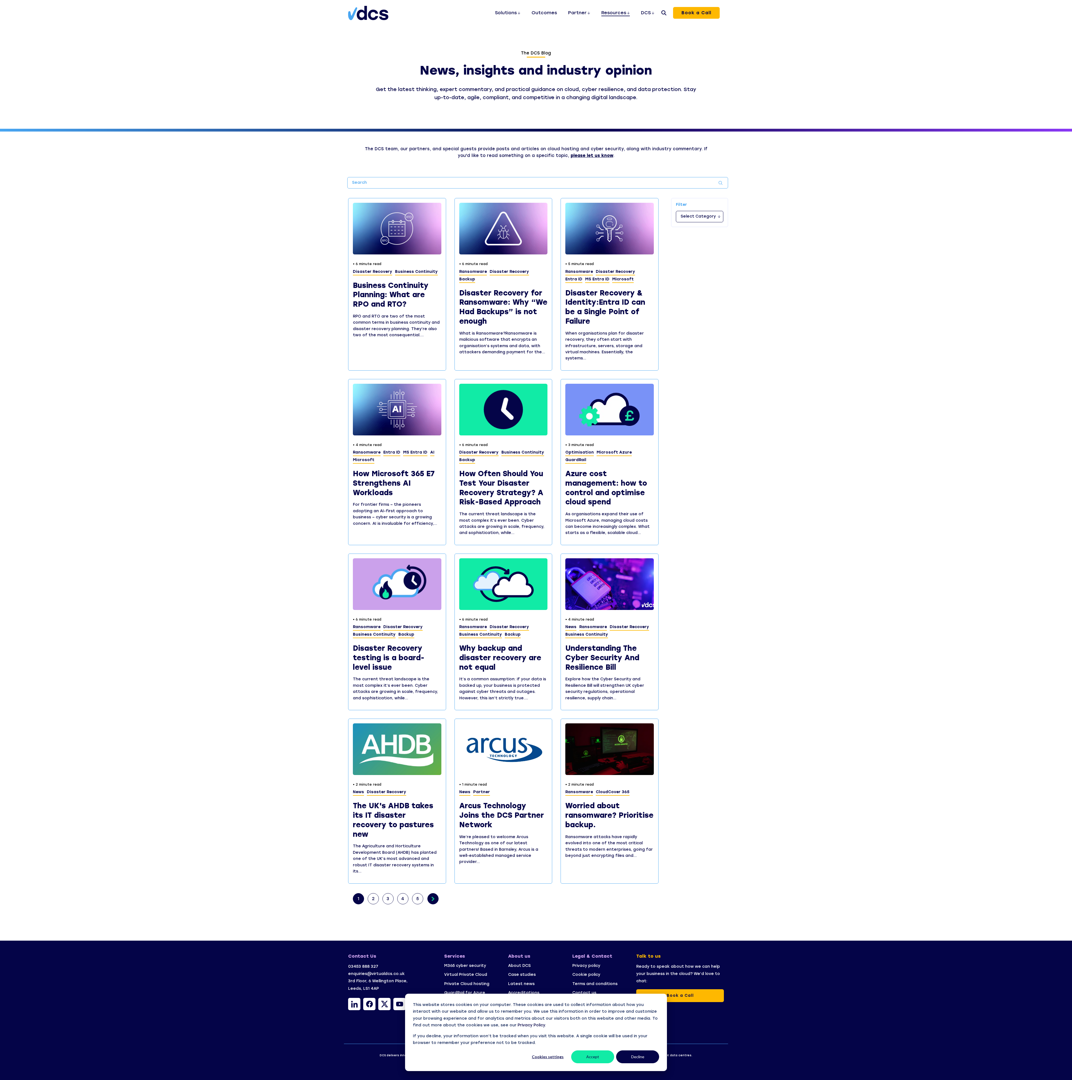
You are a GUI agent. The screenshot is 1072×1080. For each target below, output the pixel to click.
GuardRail (575, 459)
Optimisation (579, 452)
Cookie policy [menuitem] (586, 974)
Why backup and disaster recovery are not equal (500, 658)
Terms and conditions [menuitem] (595, 983)
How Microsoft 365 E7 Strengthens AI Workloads (394, 483)
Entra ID (573, 279)
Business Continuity (416, 271)
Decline (637, 1056)
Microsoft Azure (614, 452)
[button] (354, 1004)
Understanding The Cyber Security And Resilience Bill (602, 658)
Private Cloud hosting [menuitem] (466, 983)
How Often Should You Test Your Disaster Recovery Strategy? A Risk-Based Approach (501, 487)
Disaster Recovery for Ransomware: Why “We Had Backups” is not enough (503, 307)
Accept (592, 1056)
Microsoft (623, 279)
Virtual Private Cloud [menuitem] (465, 974)
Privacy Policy (531, 1025)
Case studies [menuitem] (522, 974)
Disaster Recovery (372, 271)
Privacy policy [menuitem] (586, 965)
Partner (481, 792)
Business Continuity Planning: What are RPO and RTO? (391, 295)
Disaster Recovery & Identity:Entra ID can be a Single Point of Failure (605, 307)
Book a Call (696, 12)
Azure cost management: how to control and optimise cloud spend (606, 487)
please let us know (592, 155)
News (570, 626)
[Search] (663, 13)
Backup (467, 279)
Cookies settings (548, 1056)
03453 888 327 (363, 966)
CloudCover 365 (613, 792)
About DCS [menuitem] (519, 965)
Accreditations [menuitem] (523, 992)
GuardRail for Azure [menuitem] (464, 992)
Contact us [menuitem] (584, 992)
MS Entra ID (597, 279)
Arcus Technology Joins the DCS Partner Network (501, 815)
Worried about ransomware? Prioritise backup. (609, 815)
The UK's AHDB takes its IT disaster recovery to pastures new (393, 819)
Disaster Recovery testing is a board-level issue (388, 658)
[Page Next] (433, 898)
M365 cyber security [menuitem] (465, 965)
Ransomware (473, 271)
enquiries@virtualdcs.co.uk (376, 973)
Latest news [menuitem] (521, 983)
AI (432, 452)
